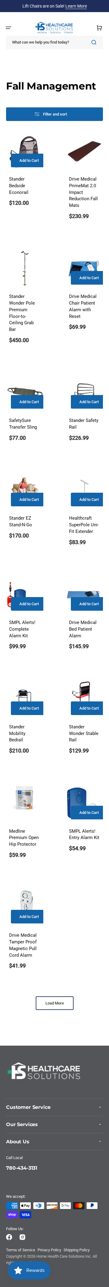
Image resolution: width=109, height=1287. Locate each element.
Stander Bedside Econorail (18, 186)
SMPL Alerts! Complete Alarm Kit (22, 629)
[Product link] (24, 411)
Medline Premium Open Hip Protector (24, 838)
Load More (54, 1003)
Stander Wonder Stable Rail (83, 733)
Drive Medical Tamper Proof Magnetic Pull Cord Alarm (23, 945)
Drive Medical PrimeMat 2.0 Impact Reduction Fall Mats (83, 192)
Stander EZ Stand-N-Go (20, 522)
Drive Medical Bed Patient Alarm (83, 629)
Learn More (76, 6)
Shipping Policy (77, 1250)
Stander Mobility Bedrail (17, 733)
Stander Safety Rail (83, 424)
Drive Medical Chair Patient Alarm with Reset (83, 306)
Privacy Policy (49, 1250)
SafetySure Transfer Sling (23, 424)
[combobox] (54, 42)
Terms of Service (20, 1250)
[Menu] (8, 27)
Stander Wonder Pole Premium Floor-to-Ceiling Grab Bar (22, 313)
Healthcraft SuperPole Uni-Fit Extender (84, 525)
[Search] (95, 42)
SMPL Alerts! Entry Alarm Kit (84, 835)
